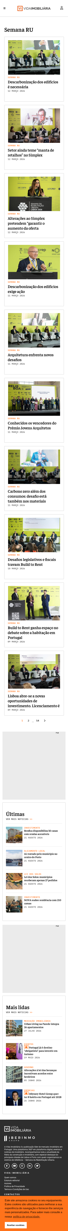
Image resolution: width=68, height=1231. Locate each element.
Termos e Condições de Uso (16, 1189)
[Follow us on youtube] (14, 1166)
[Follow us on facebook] (7, 1166)
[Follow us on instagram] (22, 1166)
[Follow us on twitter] (37, 1166)
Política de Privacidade (14, 1186)
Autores (7, 1183)
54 (37, 720)
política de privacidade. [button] (26, 1216)
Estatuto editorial (12, 1180)
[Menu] (4, 8)
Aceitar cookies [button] (15, 1225)
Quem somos (10, 1177)
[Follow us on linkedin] (29, 1166)
